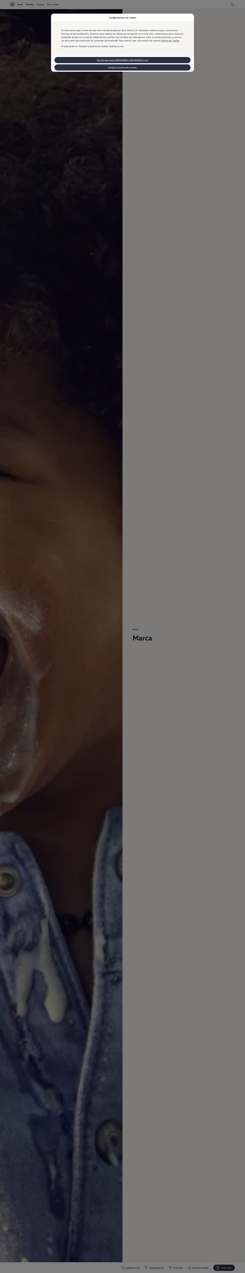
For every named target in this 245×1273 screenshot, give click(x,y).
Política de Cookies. (170, 40)
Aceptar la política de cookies (122, 67)
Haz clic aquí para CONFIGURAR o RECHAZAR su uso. (122, 60)
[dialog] (122, 636)
